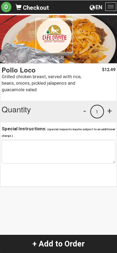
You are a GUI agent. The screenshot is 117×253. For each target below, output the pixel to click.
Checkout (35, 7)
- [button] (84, 111)
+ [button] (109, 111)
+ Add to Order (58, 243)
